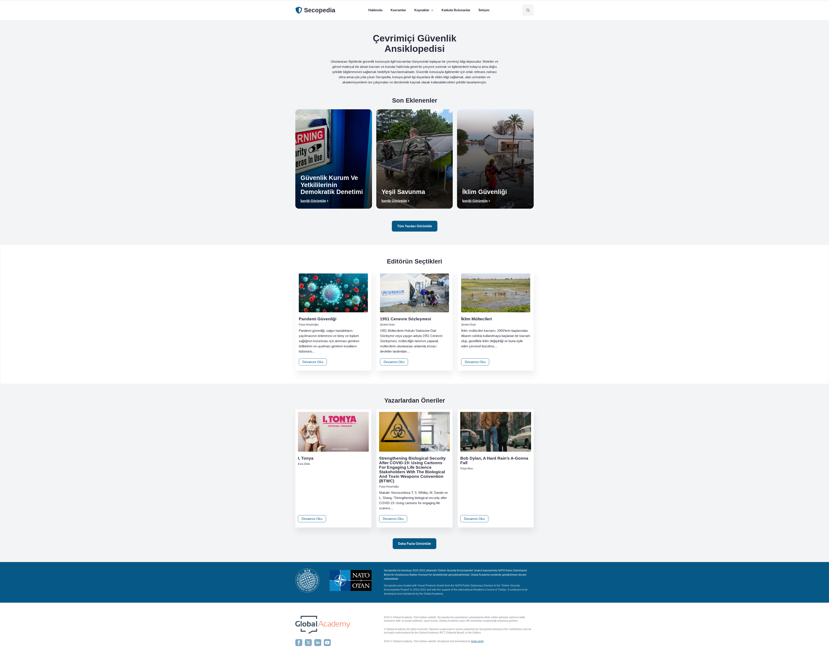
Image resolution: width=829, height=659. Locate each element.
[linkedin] (317, 642)
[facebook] (298, 642)
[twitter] (308, 642)
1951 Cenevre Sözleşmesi (405, 319)
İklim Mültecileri (476, 319)
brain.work (477, 641)
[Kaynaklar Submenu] (433, 10)
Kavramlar (398, 10)
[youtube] (327, 642)
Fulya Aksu (466, 468)
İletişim (484, 10)
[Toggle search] (528, 10)
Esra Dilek (304, 463)
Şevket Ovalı (387, 324)
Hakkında (375, 10)
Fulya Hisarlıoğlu (309, 324)
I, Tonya (305, 458)
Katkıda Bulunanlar (455, 10)
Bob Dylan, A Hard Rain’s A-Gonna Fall (494, 460)
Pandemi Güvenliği (317, 319)
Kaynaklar (421, 10)
